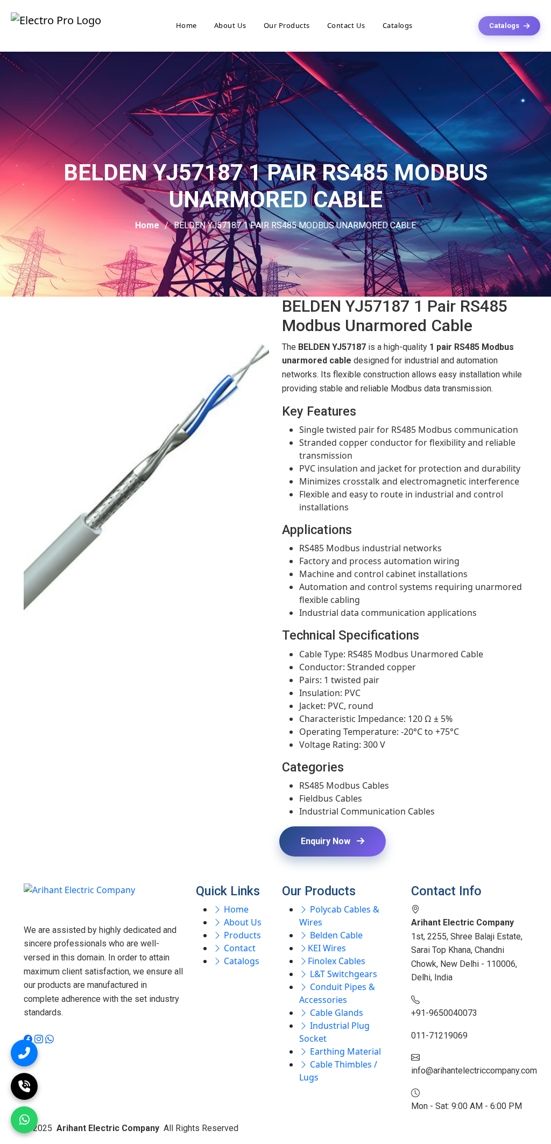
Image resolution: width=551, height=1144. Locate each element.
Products (241, 935)
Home (186, 25)
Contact (239, 948)
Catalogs (398, 25)
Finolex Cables (336, 961)
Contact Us (346, 25)
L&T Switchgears (342, 974)
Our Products (287, 25)
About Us (230, 25)
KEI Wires (327, 948)
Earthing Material (344, 1051)
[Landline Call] (24, 1086)
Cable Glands (335, 1013)
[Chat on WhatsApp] (24, 1119)
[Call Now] (24, 1053)
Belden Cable (335, 935)
